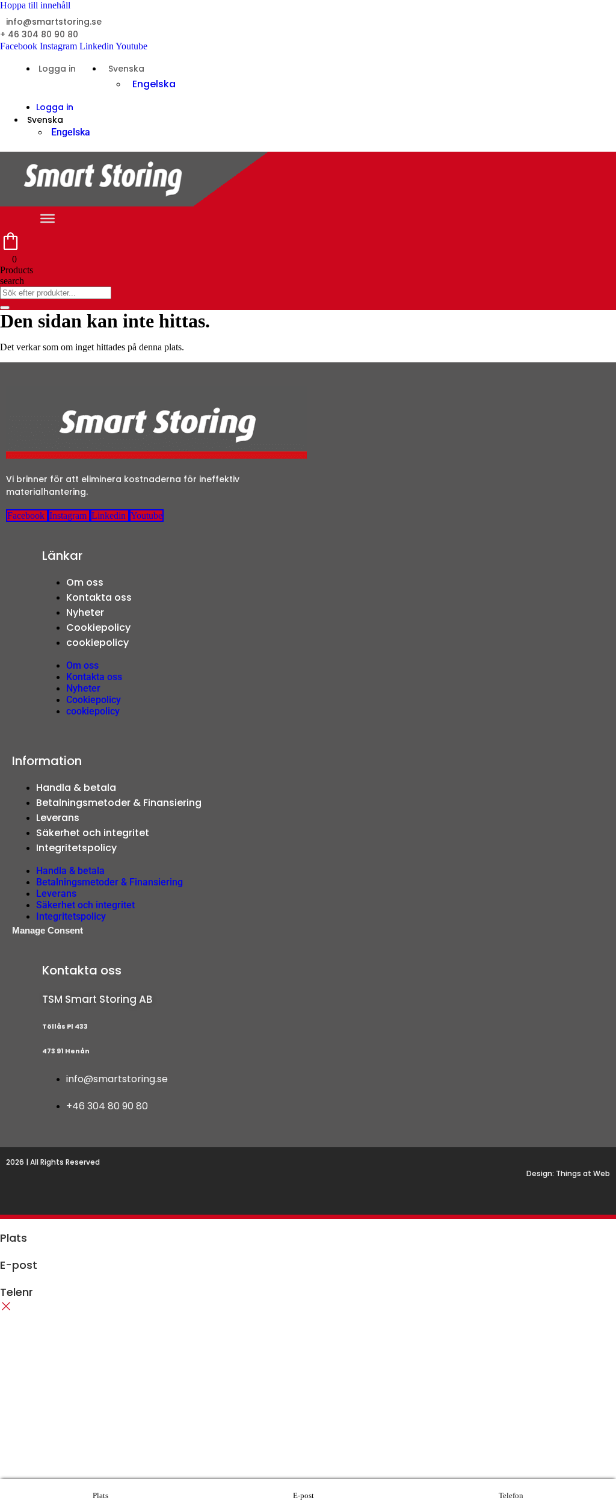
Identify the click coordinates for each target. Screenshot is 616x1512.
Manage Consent (47, 930)
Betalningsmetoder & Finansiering (119, 803)
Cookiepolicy (98, 627)
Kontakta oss (99, 597)
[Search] (5, 307)
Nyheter (85, 612)
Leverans (57, 818)
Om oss (84, 582)
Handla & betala (76, 788)
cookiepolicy (97, 642)
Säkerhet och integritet (92, 833)
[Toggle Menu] (47, 218)
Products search (16, 275)
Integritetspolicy (76, 848)
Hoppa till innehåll (35, 5)
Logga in (57, 69)
